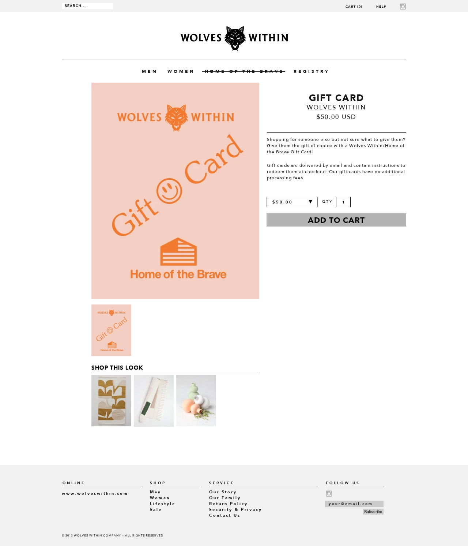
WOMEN (181, 71)
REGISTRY (312, 71)
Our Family (225, 497)
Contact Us (225, 515)
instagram (403, 6)
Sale (156, 509)
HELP (381, 6)
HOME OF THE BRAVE (244, 71)
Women (160, 497)
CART (354, 6)
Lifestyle (163, 503)
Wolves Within (234, 38)
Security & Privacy (235, 509)
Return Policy (228, 503)
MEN (150, 71)
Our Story (223, 492)
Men (155, 492)
